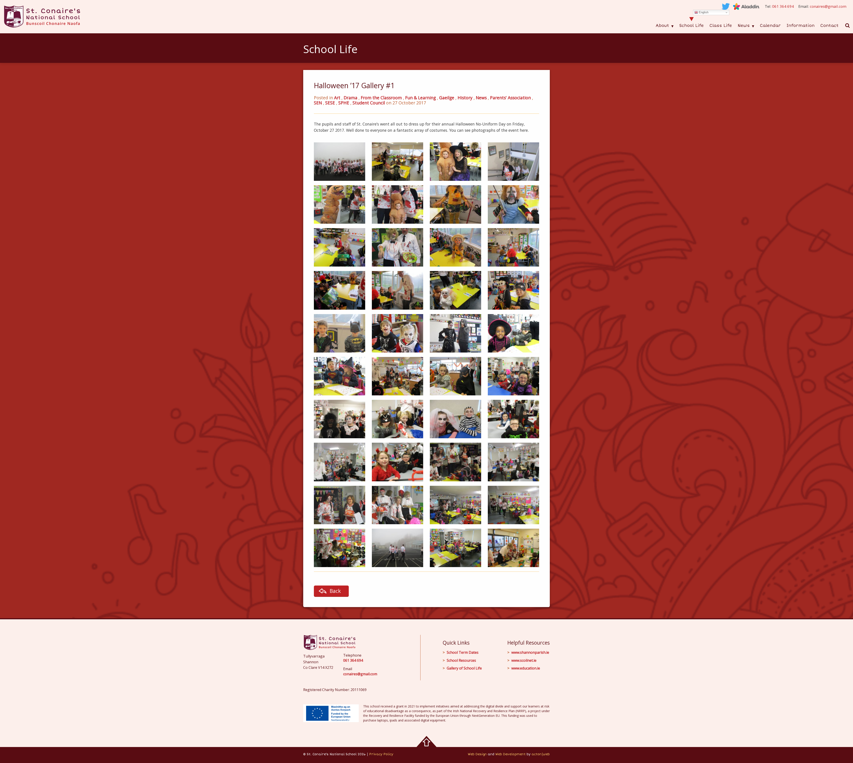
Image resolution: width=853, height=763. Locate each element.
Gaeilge (446, 98)
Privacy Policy (381, 754)
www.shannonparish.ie (530, 652)
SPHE (343, 103)
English (703, 12)
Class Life (721, 25)
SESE (330, 103)
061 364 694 (783, 6)
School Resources (461, 660)
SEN (318, 103)
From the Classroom (381, 98)
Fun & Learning (420, 98)
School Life (691, 25)
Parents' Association (510, 98)
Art (337, 98)
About (662, 25)
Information (801, 25)
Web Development (510, 754)
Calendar (770, 25)
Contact (829, 25)
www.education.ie (525, 668)
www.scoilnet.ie (523, 660)
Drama (350, 98)
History (465, 98)
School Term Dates (462, 652)
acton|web (541, 754)
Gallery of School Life (464, 668)
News (744, 25)
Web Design (477, 754)
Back (335, 590)
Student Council (369, 103)
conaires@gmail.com (828, 6)
